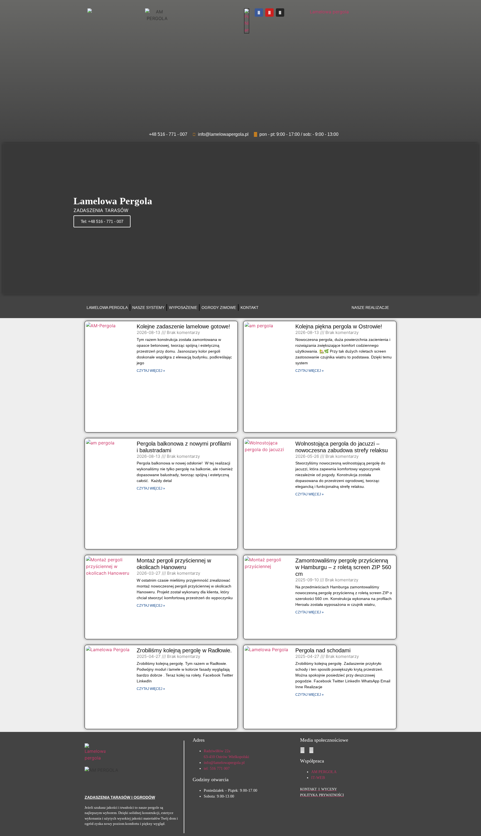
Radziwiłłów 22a (217, 751)
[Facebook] (259, 12)
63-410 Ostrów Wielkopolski (226, 757)
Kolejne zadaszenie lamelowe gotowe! (183, 326)
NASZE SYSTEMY (148, 307)
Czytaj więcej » (151, 371)
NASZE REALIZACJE (370, 307)
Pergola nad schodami (322, 650)
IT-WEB (318, 778)
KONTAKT (249, 307)
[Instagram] (280, 12)
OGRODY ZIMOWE (219, 307)
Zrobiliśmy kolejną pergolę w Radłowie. (184, 650)
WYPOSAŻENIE (183, 307)
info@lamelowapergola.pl (224, 763)
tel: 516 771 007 (217, 768)
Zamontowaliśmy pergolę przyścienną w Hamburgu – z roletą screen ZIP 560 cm (343, 567)
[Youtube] (269, 12)
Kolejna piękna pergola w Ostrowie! (338, 326)
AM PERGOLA (324, 772)
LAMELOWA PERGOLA (107, 307)
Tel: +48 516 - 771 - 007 (102, 221)
